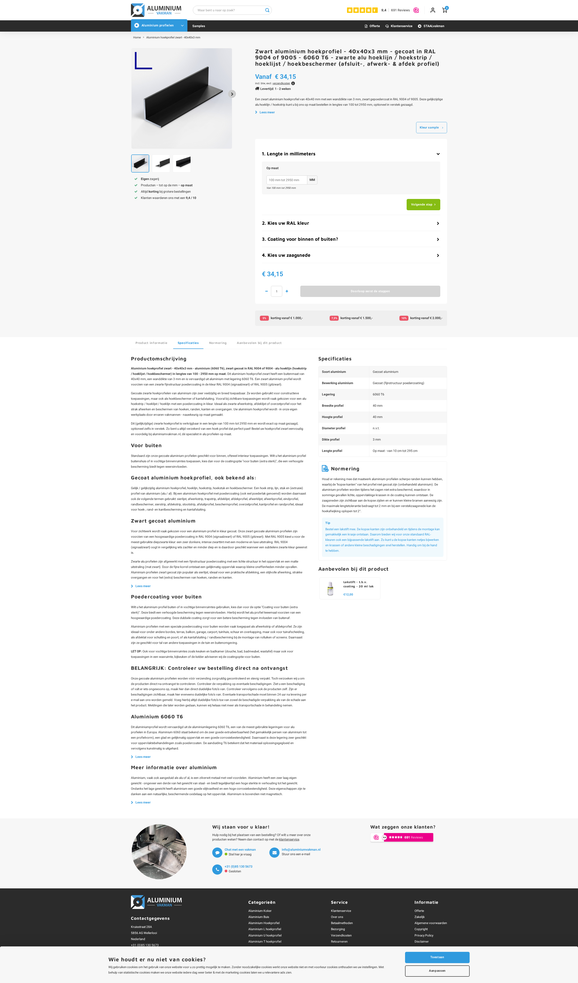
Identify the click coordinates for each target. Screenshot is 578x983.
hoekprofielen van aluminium (171, 393)
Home (137, 37)
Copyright (421, 929)
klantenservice (289, 839)
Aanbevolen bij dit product (259, 343)
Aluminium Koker (260, 911)
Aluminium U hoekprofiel (265, 935)
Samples (198, 26)
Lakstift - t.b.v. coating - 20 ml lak (358, 584)
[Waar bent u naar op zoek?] (267, 10)
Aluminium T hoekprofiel (264, 941)
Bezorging (338, 929)
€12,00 (348, 595)
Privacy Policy (424, 935)
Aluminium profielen (158, 25)
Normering (218, 343)
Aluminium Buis (258, 917)
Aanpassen (437, 971)
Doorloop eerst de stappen (370, 291)
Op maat (272, 168)
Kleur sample (429, 127)
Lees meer (267, 112)
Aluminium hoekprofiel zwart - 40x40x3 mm (173, 37)
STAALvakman (434, 26)
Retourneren (339, 941)
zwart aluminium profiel (276, 379)
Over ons (337, 917)
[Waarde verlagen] (266, 291)
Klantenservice (402, 26)
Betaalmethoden (342, 923)
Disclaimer (422, 941)
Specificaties (188, 343)
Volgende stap (421, 204)
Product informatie (151, 343)
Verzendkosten (341, 935)
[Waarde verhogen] (286, 291)
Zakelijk (420, 917)
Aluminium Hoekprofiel (264, 923)
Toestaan (437, 957)
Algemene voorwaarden (431, 923)
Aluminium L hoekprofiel (264, 929)
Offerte (375, 26)
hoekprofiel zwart (258, 374)
